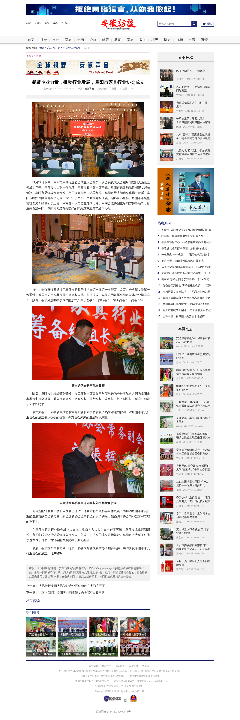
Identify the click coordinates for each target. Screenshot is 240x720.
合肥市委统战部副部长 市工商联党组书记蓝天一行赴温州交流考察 (193, 549)
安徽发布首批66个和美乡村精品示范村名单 (186, 230)
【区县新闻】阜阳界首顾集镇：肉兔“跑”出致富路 (72, 592)
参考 (142, 40)
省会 (47, 23)
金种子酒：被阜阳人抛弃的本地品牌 (184, 316)
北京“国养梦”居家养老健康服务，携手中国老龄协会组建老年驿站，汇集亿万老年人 (193, 138)
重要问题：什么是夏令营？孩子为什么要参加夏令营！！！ (73, 47)
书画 (80, 40)
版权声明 (106, 666)
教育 (117, 40)
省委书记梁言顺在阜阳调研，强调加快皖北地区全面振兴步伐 (193, 437)
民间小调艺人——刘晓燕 (190, 70)
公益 (93, 40)
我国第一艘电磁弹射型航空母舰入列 (182, 236)
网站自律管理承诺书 (124, 681)
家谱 (204, 40)
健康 (105, 40)
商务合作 (120, 666)
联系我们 (146, 666)
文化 (55, 40)
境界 (155, 40)
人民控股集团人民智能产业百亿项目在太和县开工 (72, 585)
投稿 (209, 23)
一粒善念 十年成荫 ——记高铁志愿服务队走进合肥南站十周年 (193, 406)
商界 (68, 40)
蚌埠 (65, 23)
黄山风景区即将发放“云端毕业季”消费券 (186, 304)
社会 (43, 40)
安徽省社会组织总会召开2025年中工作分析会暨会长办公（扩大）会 (193, 453)
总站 (29, 23)
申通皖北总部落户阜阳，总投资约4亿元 (184, 248)
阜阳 (55, 23)
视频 (179, 40)
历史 (167, 40)
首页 (31, 40)
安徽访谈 (89, 88)
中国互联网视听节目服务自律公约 (92, 681)
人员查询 (133, 666)
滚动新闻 (31, 47)
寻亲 (192, 40)
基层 (130, 40)
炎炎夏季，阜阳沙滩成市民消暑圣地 (182, 260)
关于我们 (93, 666)
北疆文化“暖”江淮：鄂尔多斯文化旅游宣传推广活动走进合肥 (193, 154)
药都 (37, 23)
